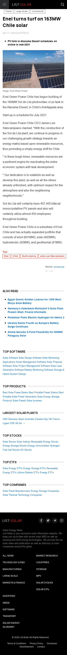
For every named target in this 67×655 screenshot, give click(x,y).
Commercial (38, 11)
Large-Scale (22, 11)
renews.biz (59, 267)
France (56, 419)
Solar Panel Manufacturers (16, 491)
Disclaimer (52, 643)
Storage (41, 569)
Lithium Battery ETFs (28, 472)
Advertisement (27, 646)
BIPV (38, 576)
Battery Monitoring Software (38, 369)
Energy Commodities (38, 445)
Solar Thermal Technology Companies (22, 495)
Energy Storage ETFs (34, 468)
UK (50, 419)
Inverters (9, 596)
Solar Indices (23, 441)
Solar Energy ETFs (13, 468)
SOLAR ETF (42, 589)
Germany (13, 419)
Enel (6, 256)
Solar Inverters (34, 400)
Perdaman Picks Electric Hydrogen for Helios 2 (36, 317)
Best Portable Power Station (43, 392)
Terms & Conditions (16, 643)
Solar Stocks (9, 441)
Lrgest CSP (9, 423)
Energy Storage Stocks (15, 445)
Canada (39, 419)
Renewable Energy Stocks (44, 441)
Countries (42, 562)
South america (29, 256)
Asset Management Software (31, 362)
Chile (15, 256)
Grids (6, 603)
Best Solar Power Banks (15, 392)
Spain (21, 419)
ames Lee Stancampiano (52, 256)
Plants (9, 11)
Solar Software (10, 357)
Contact (41, 646)
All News (8, 556)
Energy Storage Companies (45, 491)
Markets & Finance (14, 582)
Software (9, 609)
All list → (20, 423)
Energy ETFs (47, 472)
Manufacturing (12, 569)
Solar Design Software (30, 357)
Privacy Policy (36, 643)
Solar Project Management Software (31, 366)
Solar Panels (19, 400)
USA (5, 419)
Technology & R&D (14, 562)
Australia (29, 419)
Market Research (47, 556)
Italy (45, 419)
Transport (9, 616)
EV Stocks (26, 449)
